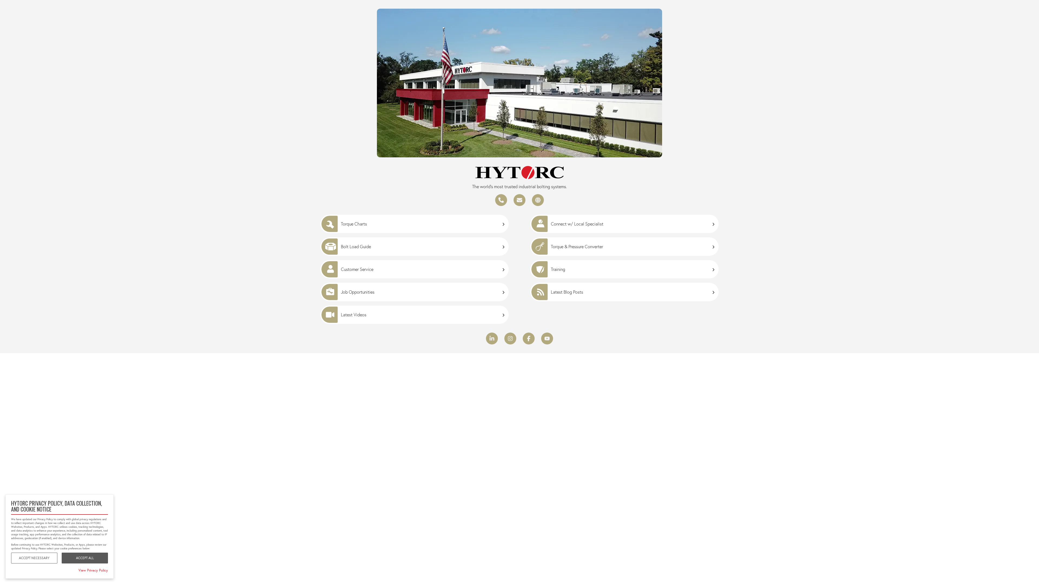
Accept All (85, 558)
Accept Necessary (34, 558)
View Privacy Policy (93, 570)
